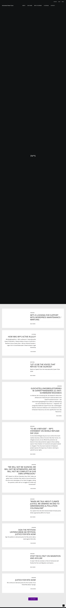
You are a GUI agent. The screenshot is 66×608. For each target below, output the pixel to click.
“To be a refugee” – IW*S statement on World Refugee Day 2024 (44, 430)
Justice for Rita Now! (25, 580)
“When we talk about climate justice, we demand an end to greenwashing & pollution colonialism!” (44, 504)
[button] (56, 5)
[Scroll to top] (64, 605)
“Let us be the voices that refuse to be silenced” (42, 365)
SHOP (59, 1)
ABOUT (23, 5)
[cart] (63, 5)
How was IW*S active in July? (22, 336)
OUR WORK (29, 5)
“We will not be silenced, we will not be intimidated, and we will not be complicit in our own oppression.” (20, 470)
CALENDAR (46, 5)
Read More (32, 323)
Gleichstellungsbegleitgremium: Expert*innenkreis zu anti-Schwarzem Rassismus (46, 390)
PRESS (63, 1)
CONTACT (53, 5)
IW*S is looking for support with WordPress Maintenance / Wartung (45, 317)
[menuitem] (55, 1)
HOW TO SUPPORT (38, 5)
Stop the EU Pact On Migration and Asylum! (45, 557)
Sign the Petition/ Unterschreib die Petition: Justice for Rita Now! (23, 532)
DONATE (55, 1)
